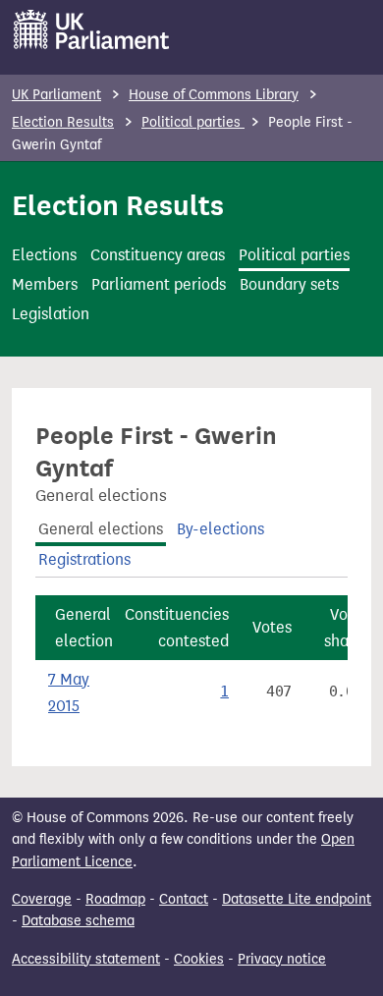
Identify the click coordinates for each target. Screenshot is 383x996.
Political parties (193, 122)
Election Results (63, 122)
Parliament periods (158, 284)
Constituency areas (157, 255)
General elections (100, 529)
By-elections (220, 529)
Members (45, 284)
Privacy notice (282, 959)
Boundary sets (289, 284)
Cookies (199, 959)
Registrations (84, 559)
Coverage (42, 899)
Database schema (78, 921)
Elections (44, 255)
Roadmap (115, 899)
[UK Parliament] (92, 29)
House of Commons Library (214, 94)
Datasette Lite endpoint (296, 899)
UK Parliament (56, 94)
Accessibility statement (86, 959)
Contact (183, 899)
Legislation (50, 313)
